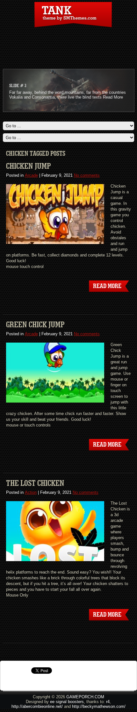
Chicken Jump (28, 166)
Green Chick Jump (35, 325)
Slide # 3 (17, 86)
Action (31, 492)
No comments (87, 175)
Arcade (31, 175)
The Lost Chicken (35, 483)
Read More (113, 97)
